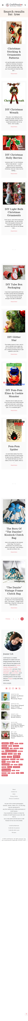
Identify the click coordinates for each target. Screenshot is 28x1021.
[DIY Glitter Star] (14, 321)
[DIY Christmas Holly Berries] (14, 142)
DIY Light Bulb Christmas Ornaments (14, 212)
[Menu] (2, 5)
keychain (13, 759)
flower (4, 753)
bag (11, 743)
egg (3, 751)
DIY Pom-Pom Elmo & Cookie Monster (14, 393)
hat (19, 753)
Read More (14, 74)
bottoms (4, 746)
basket (16, 743)
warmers (4, 775)
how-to (16, 757)
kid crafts (14, 667)
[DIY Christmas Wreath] (14, 93)
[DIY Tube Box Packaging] (14, 272)
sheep (18, 770)
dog (11, 748)
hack (15, 753)
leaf (18, 759)
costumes (5, 748)
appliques (5, 743)
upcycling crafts (7, 669)
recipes (10, 678)
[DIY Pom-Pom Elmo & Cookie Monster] (14, 374)
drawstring (16, 748)
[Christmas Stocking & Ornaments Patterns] (14, 32)
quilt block (16, 767)
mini (3, 761)
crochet (18, 665)
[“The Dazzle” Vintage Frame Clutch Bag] (14, 572)
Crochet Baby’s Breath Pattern (16, 716)
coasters (16, 746)
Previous (8, 619)
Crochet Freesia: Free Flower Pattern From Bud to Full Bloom (17, 726)
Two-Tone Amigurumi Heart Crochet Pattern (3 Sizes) (17, 736)
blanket (21, 743)
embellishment (11, 751)
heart (3, 757)
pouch (20, 764)
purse (9, 767)
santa (13, 770)
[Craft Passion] (14, 5)
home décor (15, 673)
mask (22, 759)
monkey (8, 761)
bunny (10, 745)
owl (17, 761)
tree (22, 772)
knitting (10, 667)
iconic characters (5, 759)
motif (13, 761)
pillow (16, 764)
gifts (20, 671)
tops (18, 772)
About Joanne (7, 683)
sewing (5, 667)
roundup (6, 770)
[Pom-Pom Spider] (14, 430)
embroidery (20, 751)
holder (9, 757)
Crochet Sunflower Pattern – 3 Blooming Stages (17, 697)
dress (21, 748)
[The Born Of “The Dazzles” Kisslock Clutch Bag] (14, 511)
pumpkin (4, 767)
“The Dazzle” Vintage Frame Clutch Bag (14, 590)
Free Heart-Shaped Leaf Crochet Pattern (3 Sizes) (17, 707)
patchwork (5, 764)
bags (15, 671)
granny (10, 753)
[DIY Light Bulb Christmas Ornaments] (14, 193)
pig (11, 764)
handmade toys (7, 671)
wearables (6, 673)
